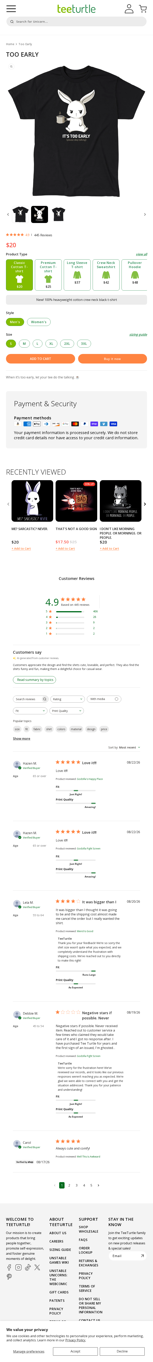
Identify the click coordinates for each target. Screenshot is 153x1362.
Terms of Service (87, 1288)
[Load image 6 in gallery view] (39, 214)
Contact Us (89, 1320)
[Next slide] (145, 214)
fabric (37, 729)
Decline (122, 1351)
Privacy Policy (56, 1311)
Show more (21, 738)
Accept (75, 1351)
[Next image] (48, 500)
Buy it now (112, 359)
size (17, 729)
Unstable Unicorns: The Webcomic (58, 1277)
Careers (56, 1241)
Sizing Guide (60, 1250)
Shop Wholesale (88, 1229)
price (104, 729)
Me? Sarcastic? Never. (30, 529)
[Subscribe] (142, 1256)
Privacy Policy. (75, 1340)
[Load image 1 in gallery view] (20, 214)
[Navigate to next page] (98, 1185)
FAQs (83, 1240)
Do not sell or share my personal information (91, 1305)
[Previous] (8, 504)
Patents (57, 1300)
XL (51, 343)
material (76, 729)
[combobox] (76, 21)
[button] (11, 9)
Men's (15, 322)
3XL (84, 343)
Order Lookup (86, 1250)
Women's (39, 322)
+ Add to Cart (21, 548)
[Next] (145, 504)
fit (26, 729)
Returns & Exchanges (88, 1263)
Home (10, 44)
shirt (49, 729)
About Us (57, 1233)
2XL (67, 343)
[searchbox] (27, 699)
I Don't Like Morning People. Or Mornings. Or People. (120, 533)
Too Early (25, 44)
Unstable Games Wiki (59, 1260)
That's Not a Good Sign (76, 529)
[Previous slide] (8, 214)
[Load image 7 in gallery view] (58, 214)
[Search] (11, 21)
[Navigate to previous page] (54, 1185)
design (91, 729)
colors (61, 729)
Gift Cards (59, 1292)
